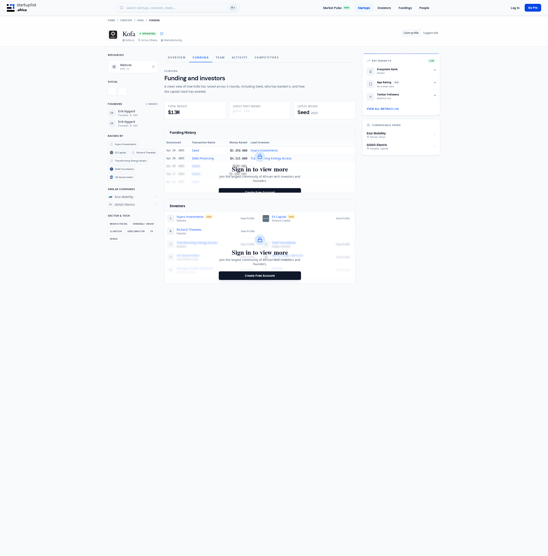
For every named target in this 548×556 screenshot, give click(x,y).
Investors (384, 8)
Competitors (267, 57)
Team (220, 57)
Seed (195, 150)
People (424, 8)
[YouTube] (122, 91)
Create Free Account (260, 192)
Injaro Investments (264, 150)
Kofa (140, 20)
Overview (177, 57)
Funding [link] (154, 20)
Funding (201, 57)
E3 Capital (279, 217)
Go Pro (533, 8)
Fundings (405, 8)
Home (111, 20)
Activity (240, 57)
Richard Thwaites (189, 229)
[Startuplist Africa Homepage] (21, 8)
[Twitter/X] (112, 91)
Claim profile (411, 33)
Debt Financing (203, 158)
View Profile (248, 218)
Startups (364, 8)
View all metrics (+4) (383, 109)
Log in (515, 8)
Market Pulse (336, 8)
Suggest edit (430, 33)
